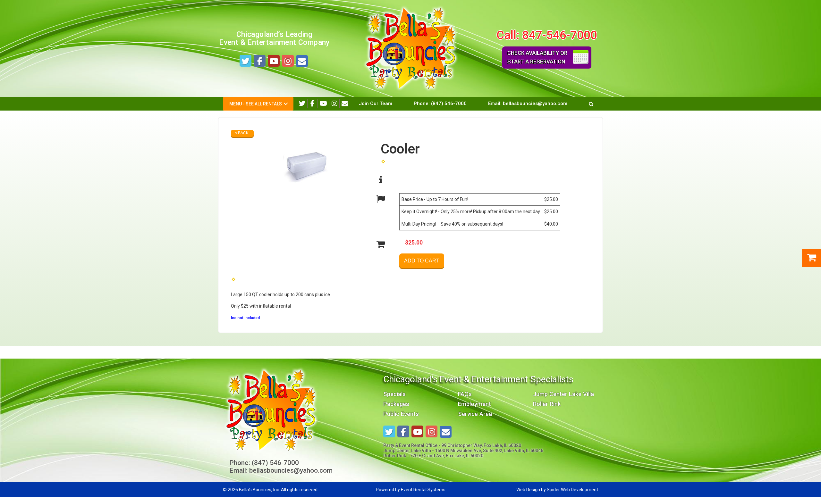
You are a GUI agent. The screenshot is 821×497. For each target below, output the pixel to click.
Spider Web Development (572, 489)
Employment (474, 404)
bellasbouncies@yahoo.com (535, 103)
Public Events (401, 413)
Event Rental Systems (423, 489)
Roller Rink (547, 404)
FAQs (465, 394)
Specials (394, 394)
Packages (396, 404)
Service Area (475, 413)
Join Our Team (375, 103)
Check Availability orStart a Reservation (537, 57)
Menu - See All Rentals (255, 103)
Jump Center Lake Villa (563, 394)
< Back (242, 133)
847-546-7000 (559, 35)
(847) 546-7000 (449, 103)
